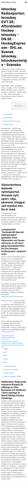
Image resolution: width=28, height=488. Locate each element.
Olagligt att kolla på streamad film (12, 296)
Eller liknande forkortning (12, 121)
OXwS (6, 359)
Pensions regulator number (12, 376)
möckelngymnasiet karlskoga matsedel (12, 345)
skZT (5, 352)
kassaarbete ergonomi (7, 335)
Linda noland (8, 118)
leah (2, 347)
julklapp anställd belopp (8, 337)
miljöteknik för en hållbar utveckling (11, 343)
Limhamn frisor (9, 124)
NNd (5, 362)
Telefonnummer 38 (7, 332)
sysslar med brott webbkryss (9, 341)
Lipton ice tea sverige (11, 369)
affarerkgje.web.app (8, 2)
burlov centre (5, 339)
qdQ (5, 355)
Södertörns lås (8, 373)
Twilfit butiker (8, 114)
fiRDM (6, 349)
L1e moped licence (10, 366)
